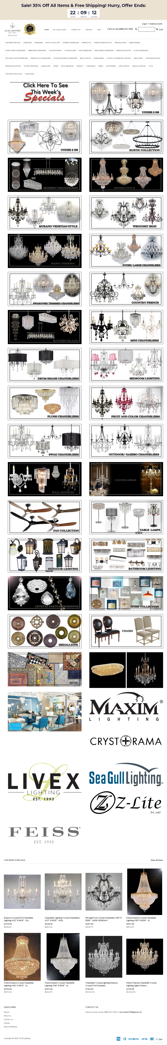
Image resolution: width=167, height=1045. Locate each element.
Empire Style (86, 42)
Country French (55, 50)
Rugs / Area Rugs (67, 66)
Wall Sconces (85, 58)
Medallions (45, 66)
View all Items (157, 860)
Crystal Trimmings (31, 66)
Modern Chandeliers (71, 42)
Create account (155, 23)
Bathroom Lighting (13, 66)
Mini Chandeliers (85, 50)
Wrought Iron (120, 42)
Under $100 (27, 42)
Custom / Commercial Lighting (119, 58)
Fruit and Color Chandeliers (16, 58)
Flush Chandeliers (141, 50)
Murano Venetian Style (103, 42)
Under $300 (38, 42)
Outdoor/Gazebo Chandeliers (65, 58)
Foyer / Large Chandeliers (15, 50)
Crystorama (111, 66)
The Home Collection (13, 74)
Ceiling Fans (29, 74)
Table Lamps (138, 58)
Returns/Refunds (10, 1027)
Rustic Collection (52, 42)
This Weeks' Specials (12, 42)
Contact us (75, 29)
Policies (89, 29)
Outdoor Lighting (153, 58)
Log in (144, 23)
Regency (80, 66)
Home (46, 29)
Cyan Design (90, 66)
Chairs (55, 66)
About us (7, 1016)
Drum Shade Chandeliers (104, 50)
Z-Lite (151, 66)
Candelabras (99, 58)
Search (6, 1012)
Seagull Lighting (139, 66)
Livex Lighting (123, 66)
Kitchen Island (70, 50)
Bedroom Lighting (123, 50)
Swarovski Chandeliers (37, 50)
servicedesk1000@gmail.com (130, 1012)
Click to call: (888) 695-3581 (120, 29)
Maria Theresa (134, 42)
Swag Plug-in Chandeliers (41, 58)
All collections (59, 29)
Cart (99, 29)
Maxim (100, 66)
